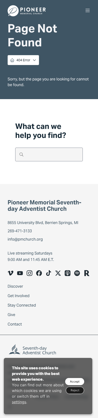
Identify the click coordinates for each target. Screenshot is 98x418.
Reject (75, 390)
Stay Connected (22, 305)
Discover (15, 286)
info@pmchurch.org (25, 239)
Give (11, 314)
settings (19, 402)
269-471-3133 (20, 231)
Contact (15, 324)
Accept (74, 381)
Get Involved (18, 295)
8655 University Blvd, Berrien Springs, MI (43, 222)
